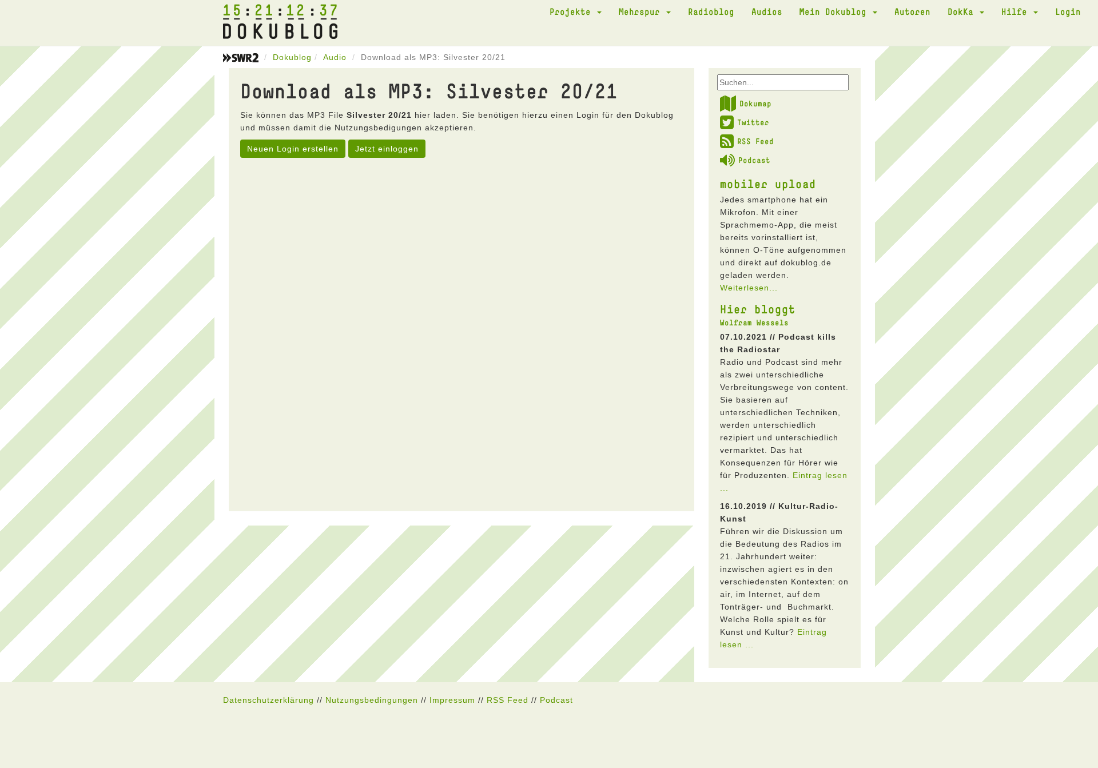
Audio (335, 57)
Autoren (912, 11)
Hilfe (1016, 11)
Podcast (754, 160)
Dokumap (755, 103)
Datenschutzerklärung (268, 700)
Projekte (573, 11)
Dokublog (292, 57)
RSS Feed (755, 141)
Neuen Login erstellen (293, 148)
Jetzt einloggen (387, 148)
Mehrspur (642, 11)
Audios (766, 11)
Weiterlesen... (749, 287)
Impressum (452, 700)
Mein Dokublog (835, 11)
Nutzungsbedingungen (371, 700)
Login (1068, 11)
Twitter (753, 122)
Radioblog (711, 11)
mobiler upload (768, 183)
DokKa (963, 11)
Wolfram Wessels (754, 322)
